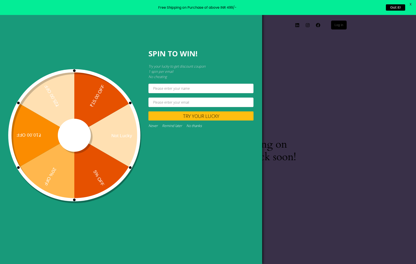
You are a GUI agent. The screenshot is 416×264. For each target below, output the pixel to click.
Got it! (395, 7)
